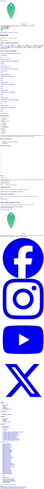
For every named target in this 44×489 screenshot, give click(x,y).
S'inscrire (6, 28)
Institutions (5, 419)
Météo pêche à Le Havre (7, 456)
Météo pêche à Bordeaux (7, 452)
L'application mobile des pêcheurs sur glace (10, 440)
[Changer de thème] (4, 27)
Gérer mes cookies (6, 482)
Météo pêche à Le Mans (7, 465)
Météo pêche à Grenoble (7, 459)
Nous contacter (4, 198)
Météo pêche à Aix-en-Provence (8, 466)
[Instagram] (23, 318)
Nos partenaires (5, 427)
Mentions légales (6, 477)
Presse (4, 428)
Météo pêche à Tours (6, 468)
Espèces (10, 25)
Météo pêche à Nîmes (7, 462)
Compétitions (14, 25)
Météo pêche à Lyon (6, 445)
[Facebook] (23, 278)
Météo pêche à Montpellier (7, 450)
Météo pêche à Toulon (7, 458)
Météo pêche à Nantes (7, 449)
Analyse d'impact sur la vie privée (9, 481)
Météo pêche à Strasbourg (7, 451)
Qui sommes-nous (6, 426)
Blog (27, 25)
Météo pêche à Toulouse (7, 446)
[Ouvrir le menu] (1, 30)
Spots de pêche (3, 25)
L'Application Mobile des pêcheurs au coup (11, 433)
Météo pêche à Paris (6, 443)
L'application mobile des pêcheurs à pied (10, 437)
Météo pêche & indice (7, 408)
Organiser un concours (7, 421)
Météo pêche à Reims (7, 455)
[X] (23, 400)
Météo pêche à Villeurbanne (8, 463)
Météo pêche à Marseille (7, 444)
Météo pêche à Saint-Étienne (8, 457)
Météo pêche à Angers (7, 461)
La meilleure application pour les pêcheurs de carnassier (13, 431)
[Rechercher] (1, 27)
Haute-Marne (10, 32)
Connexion (2, 28)
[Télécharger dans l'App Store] (6, 191)
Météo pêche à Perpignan (7, 472)
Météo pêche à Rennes (7, 454)
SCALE (4, 420)
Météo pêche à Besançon (7, 473)
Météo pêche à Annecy (7, 471)
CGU (4, 475)
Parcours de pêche (3, 32)
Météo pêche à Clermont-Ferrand (9, 464)
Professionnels (5, 418)
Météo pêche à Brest (6, 467)
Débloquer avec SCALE (5, 182)
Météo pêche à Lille (6, 453)
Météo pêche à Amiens (7, 469)
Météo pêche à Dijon (6, 460)
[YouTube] (23, 359)
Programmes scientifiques (21, 25)
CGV (4, 476)
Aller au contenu (3, 0)
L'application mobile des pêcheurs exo (10, 435)
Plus (32, 25)
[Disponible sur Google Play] (17, 191)
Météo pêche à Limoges (7, 470)
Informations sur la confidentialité (9, 480)
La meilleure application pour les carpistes (10, 432)
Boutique (29, 25)
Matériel (7, 25)
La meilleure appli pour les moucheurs (10, 436)
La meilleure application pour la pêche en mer (11, 434)
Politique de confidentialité (7, 479)
